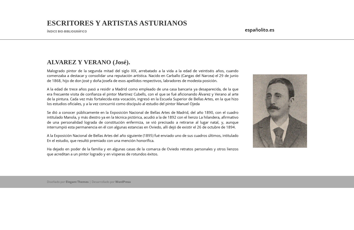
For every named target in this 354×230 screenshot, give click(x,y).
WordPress (123, 182)
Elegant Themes (77, 182)
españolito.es (259, 30)
